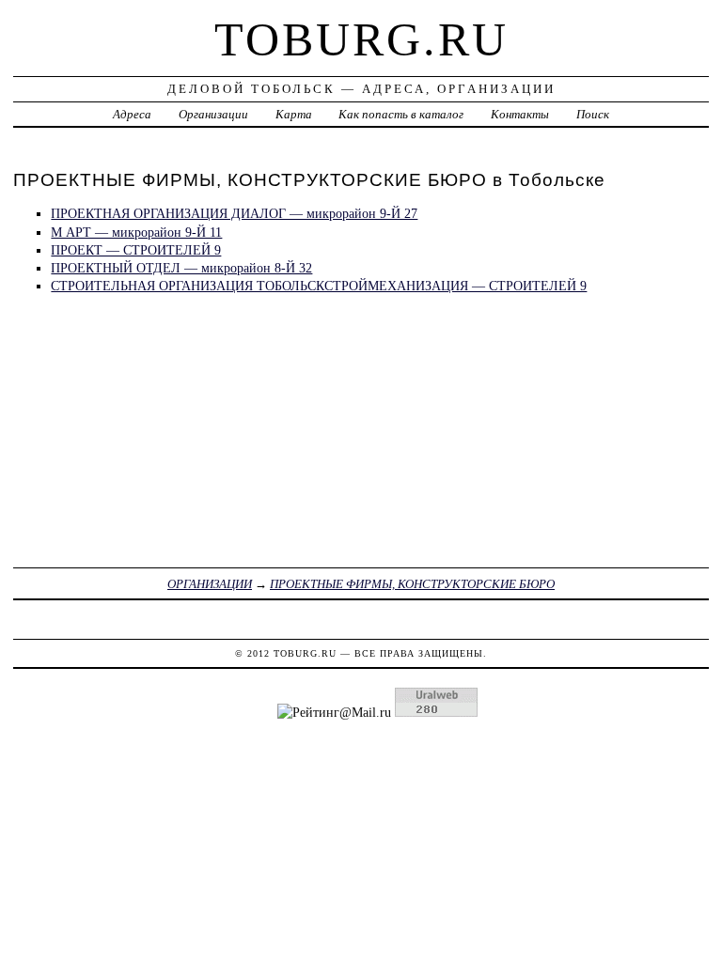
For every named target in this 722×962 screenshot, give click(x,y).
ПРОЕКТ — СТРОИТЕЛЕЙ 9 (136, 249)
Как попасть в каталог (400, 114)
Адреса (132, 114)
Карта (293, 114)
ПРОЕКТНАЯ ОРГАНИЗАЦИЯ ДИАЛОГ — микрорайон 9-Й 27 (234, 213)
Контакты (520, 114)
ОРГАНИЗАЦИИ (209, 584)
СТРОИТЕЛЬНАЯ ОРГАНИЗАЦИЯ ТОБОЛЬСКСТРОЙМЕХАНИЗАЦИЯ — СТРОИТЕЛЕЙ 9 (319, 285)
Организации (213, 114)
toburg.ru (361, 39)
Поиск (592, 114)
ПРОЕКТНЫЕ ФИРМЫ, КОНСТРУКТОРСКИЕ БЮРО (412, 584)
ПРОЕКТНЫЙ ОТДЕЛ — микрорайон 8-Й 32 (181, 267)
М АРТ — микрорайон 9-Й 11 (136, 232)
